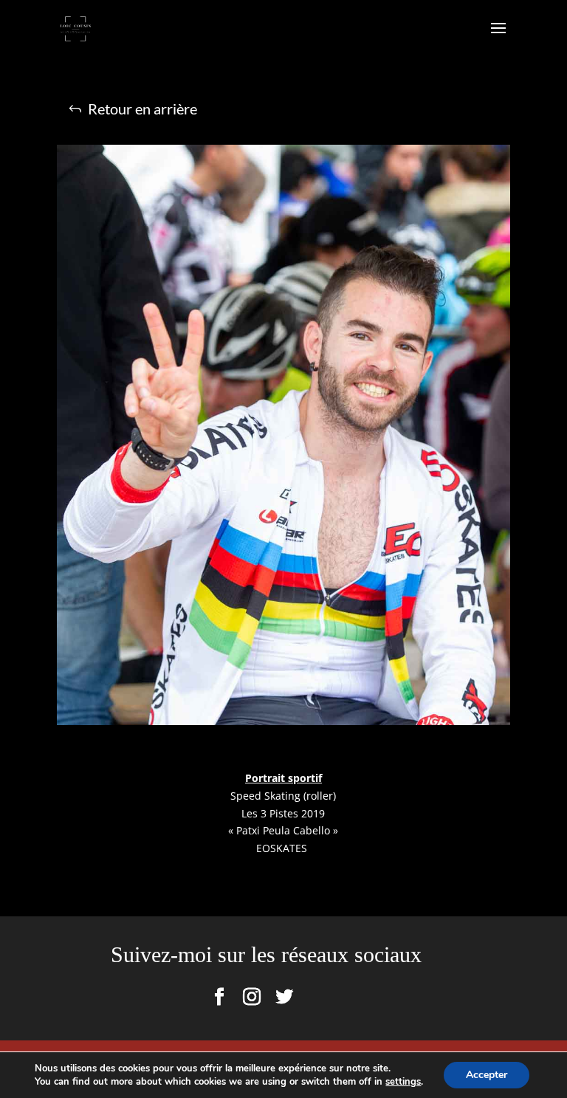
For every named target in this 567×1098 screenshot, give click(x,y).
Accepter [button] (486, 1075)
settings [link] (403, 1081)
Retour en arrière (142, 108)
